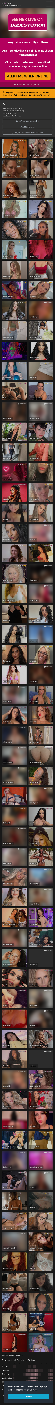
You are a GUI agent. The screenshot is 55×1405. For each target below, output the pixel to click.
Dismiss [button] (28, 1396)
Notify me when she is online (28, 121)
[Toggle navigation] (49, 4)
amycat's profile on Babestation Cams (28, 133)
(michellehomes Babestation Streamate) (32, 95)
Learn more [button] (32, 1390)
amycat (13, 42)
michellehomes (28, 54)
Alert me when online (27, 76)
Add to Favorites (28, 127)
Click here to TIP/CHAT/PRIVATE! (28, 85)
